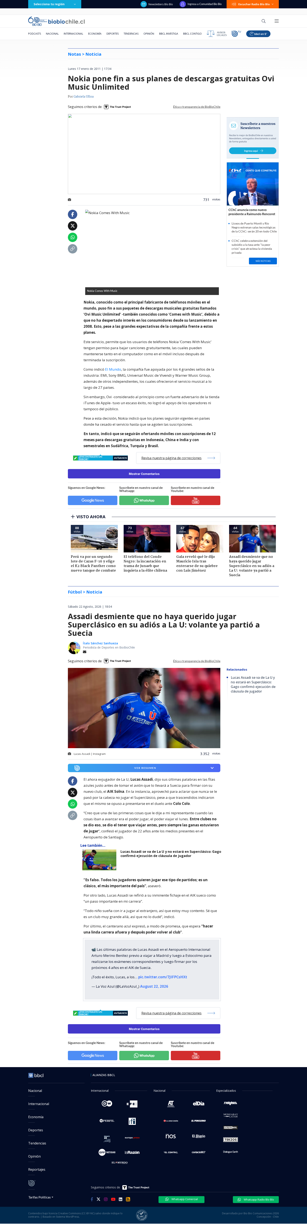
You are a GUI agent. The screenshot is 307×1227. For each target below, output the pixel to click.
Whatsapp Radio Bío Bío (258, 1199)
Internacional (73, 33)
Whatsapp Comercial (184, 1199)
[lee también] (100, 859)
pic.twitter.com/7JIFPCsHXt (162, 977)
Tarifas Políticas (39, 1197)
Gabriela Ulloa (84, 96)
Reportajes (36, 1169)
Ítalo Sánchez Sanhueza (100, 643)
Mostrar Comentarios (144, 473)
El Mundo (113, 369)
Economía (94, 33)
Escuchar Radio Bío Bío (254, 4)
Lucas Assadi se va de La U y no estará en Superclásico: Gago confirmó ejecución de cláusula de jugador (171, 853)
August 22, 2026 (154, 986)
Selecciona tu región (49, 4)
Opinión (148, 33)
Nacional (52, 33)
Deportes (113, 33)
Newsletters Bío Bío (160, 4)
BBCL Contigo (192, 33)
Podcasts (34, 33)
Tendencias (131, 33)
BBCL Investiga (168, 33)
